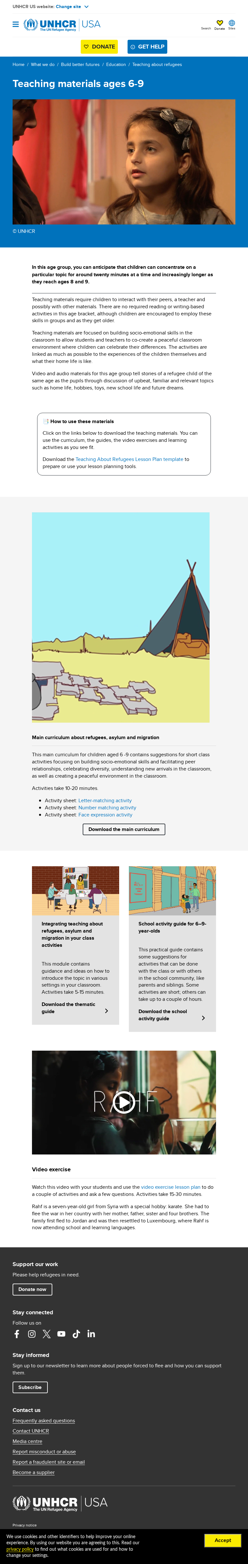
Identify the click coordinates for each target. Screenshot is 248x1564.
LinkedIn (91, 1334)
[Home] (45, 25)
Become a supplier (34, 1472)
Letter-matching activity (105, 800)
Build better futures (80, 64)
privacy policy (20, 1549)
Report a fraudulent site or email (49, 1462)
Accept (223, 1540)
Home (19, 64)
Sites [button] (231, 28)
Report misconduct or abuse (44, 1451)
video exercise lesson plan (171, 1187)
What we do (43, 64)
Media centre (27, 1441)
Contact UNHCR (31, 1431)
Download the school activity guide (163, 1015)
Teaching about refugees (157, 64)
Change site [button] (68, 6)
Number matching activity (107, 807)
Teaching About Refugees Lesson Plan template (129, 459)
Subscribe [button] (30, 1387)
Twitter (46, 1334)
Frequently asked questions (44, 1420)
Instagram (31, 1334)
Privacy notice (25, 1525)
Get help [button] (151, 46)
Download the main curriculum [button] (124, 829)
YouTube (61, 1334)
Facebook (17, 1334)
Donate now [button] (32, 1289)
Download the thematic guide (68, 1008)
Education (116, 64)
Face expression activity (105, 814)
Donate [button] (219, 28)
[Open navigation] (16, 25)
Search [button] (206, 28)
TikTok (76, 1334)
